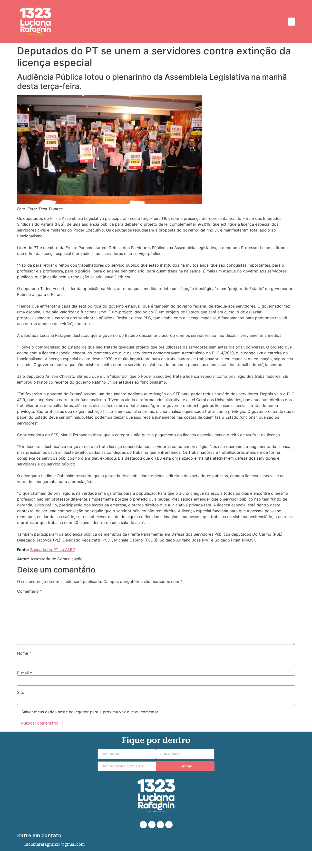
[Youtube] (169, 824)
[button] (291, 22)
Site (20, 692)
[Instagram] (160, 824)
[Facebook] (152, 824)
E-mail (24, 673)
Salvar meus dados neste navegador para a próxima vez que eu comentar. (90, 712)
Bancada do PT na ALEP (52, 549)
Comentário (29, 591)
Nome (24, 653)
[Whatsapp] (143, 824)
